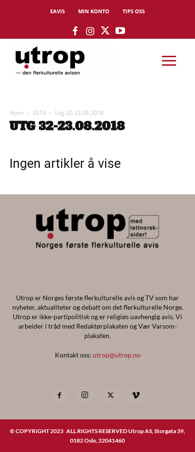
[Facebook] (59, 395)
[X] (110, 395)
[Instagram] (84, 395)
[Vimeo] (135, 395)
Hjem (16, 113)
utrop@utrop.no (117, 355)
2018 (39, 113)
